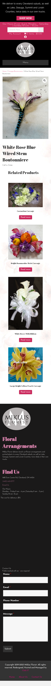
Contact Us (37, 677)
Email (7, 587)
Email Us (5, 485)
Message (8, 614)
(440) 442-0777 (8, 481)
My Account (15, 34)
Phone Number (11, 601)
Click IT (25, 671)
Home (4, 71)
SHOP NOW (25, 18)
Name (7, 574)
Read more (25, 217)
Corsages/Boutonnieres (15, 71)
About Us (23, 677)
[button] (44, 80)
